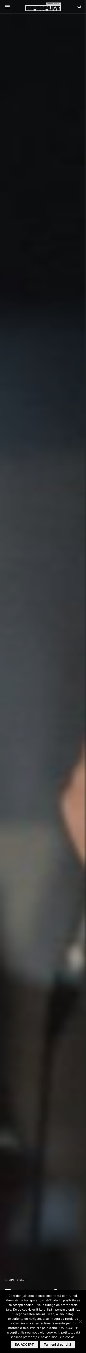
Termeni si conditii (57, 1344)
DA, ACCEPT (24, 1344)
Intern (9, 1279)
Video (21, 1279)
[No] (80, 1321)
